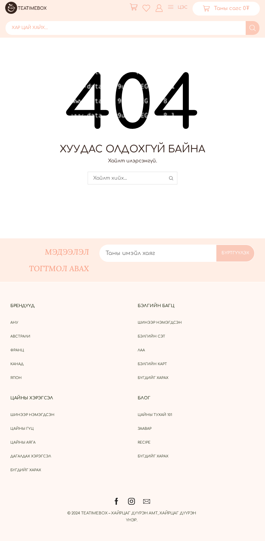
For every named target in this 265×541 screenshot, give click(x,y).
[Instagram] (131, 501)
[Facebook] (116, 501)
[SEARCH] (171, 178)
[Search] (252, 28)
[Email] (146, 501)
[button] (133, 7)
